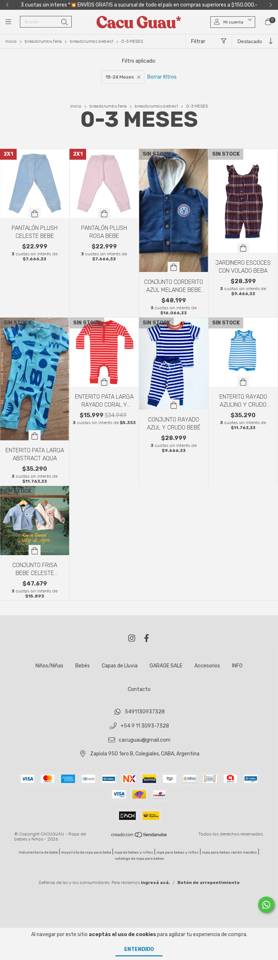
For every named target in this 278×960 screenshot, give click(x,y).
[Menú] (12, 22)
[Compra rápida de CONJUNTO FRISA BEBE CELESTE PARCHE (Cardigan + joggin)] (35, 550)
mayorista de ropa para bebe (86, 852)
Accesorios (207, 666)
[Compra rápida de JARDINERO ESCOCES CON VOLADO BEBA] (243, 248)
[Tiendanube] (139, 836)
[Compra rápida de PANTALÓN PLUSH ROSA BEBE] (104, 213)
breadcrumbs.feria (43, 41)
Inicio (11, 41)
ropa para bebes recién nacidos (229, 852)
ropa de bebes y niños (133, 852)
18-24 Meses (119, 77)
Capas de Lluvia (120, 666)
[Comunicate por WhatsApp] (266, 905)
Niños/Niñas (49, 666)
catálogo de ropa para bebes (139, 858)
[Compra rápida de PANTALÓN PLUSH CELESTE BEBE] (35, 213)
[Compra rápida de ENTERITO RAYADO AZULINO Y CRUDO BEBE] (243, 382)
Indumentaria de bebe (38, 852)
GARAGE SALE (165, 666)
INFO (237, 666)
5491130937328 (145, 712)
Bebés (82, 666)
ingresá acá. (155, 882)
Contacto (139, 689)
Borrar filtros (162, 77)
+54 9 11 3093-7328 (145, 726)
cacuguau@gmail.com (144, 740)
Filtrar (198, 41)
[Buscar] (64, 22)
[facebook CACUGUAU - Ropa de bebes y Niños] (146, 638)
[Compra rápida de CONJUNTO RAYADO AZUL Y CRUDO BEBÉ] (174, 404)
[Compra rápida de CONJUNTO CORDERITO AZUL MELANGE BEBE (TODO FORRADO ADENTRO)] (174, 267)
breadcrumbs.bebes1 (91, 41)
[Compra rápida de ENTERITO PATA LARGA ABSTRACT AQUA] (35, 435)
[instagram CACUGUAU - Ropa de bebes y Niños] (132, 638)
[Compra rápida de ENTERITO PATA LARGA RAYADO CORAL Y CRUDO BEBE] (104, 382)
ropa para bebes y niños (177, 852)
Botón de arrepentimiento (208, 882)
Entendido (139, 949)
